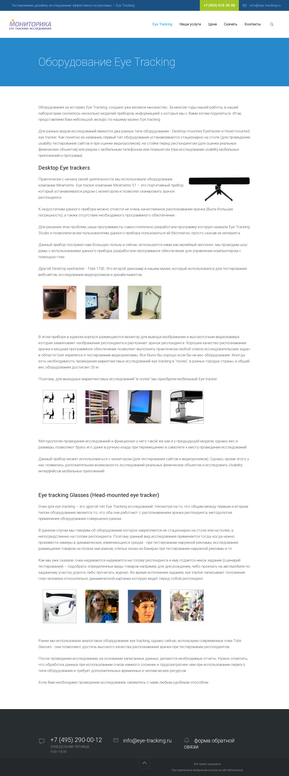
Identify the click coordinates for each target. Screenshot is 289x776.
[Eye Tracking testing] (31, 24)
